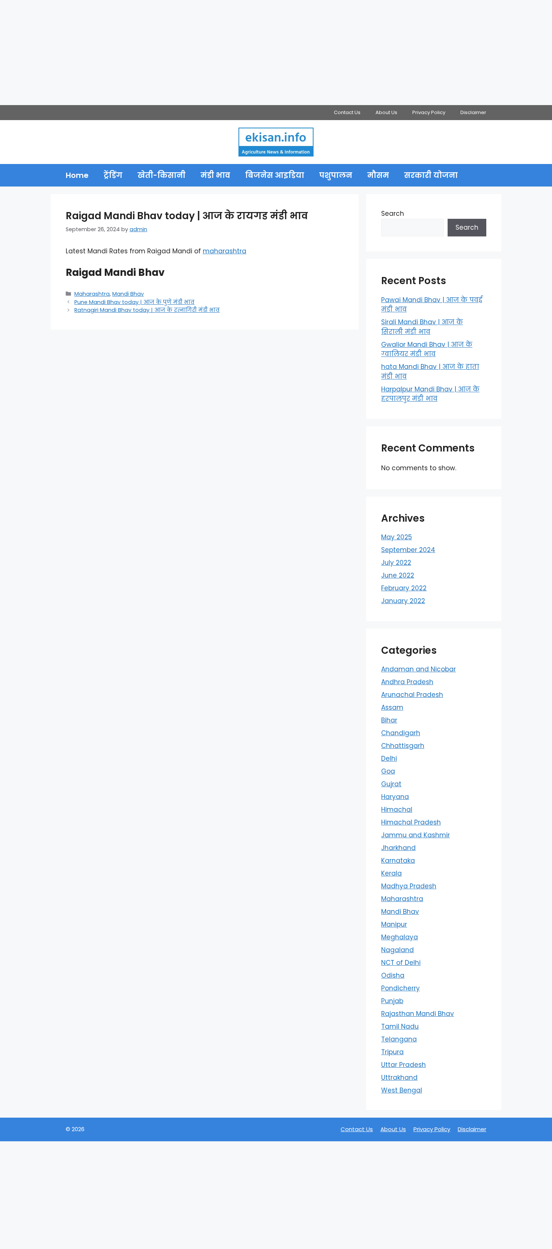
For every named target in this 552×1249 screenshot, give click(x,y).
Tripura (392, 1051)
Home (77, 175)
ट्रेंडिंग (113, 175)
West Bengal (401, 1090)
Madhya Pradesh (408, 886)
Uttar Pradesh (403, 1064)
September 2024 (408, 549)
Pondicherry (400, 988)
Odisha (392, 975)
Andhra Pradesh (407, 681)
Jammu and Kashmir (415, 835)
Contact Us (347, 112)
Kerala (391, 873)
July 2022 (396, 562)
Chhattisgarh (402, 745)
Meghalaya (399, 937)
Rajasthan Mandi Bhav (417, 1013)
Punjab (392, 1000)
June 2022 (397, 575)
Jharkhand (398, 847)
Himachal (396, 809)
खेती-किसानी (161, 175)
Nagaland (397, 949)
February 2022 (404, 588)
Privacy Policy (428, 112)
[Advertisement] (225, 52)
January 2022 (403, 600)
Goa (388, 771)
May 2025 (396, 537)
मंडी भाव (215, 175)
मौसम (378, 175)
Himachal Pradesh (411, 822)
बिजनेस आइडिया (274, 175)
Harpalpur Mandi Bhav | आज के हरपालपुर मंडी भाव (430, 394)
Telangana (399, 1039)
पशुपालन (335, 175)
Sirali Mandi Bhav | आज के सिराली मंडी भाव (422, 327)
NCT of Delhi (401, 962)
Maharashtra (92, 294)
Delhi (389, 758)
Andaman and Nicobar (418, 669)
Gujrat (391, 784)
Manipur (394, 924)
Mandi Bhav (128, 294)
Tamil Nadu (400, 1026)
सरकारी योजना (431, 175)
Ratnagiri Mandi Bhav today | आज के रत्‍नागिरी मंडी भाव (147, 310)
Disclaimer (473, 112)
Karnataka (398, 860)
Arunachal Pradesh (412, 694)
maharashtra (224, 251)
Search (392, 213)
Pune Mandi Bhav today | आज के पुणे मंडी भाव (134, 302)
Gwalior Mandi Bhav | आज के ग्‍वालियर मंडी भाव (426, 349)
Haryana (395, 796)
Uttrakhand (399, 1077)
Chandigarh (400, 732)
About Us (386, 112)
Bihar (389, 720)
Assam (392, 707)
